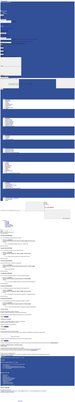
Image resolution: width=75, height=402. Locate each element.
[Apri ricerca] (65, 83)
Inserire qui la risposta (15, 336)
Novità (45, 203)
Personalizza (3, 344)
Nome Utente (14, 20)
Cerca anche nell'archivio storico (8, 232)
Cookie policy (5, 374)
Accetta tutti (18, 344)
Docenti (7, 222)
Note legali (5, 375)
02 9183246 (6, 365)
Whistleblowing (6, 381)
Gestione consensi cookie (7, 382)
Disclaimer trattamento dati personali (7, 391)
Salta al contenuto (3, 0)
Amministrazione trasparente (8, 383)
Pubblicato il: (5, 239)
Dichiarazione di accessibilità (8, 379)
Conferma (6, 77)
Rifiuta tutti (10, 344)
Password (13, 22)
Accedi (2, 15)
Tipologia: (5, 240)
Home (45, 202)
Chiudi (2, 51)
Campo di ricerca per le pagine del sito (7, 210)
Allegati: (4, 241)
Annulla (2, 77)
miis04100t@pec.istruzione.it (15, 367)
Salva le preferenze (9, 355)
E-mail (13, 39)
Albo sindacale (8, 226)
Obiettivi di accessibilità (7, 380)
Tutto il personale (9, 225)
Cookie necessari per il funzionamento (7, 353)
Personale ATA (8, 224)
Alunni (6, 221)
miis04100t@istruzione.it (14, 366)
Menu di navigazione (66, 218)
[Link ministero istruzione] (5, 2)
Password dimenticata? (4, 24)
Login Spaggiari (30, 41)
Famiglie (7, 223)
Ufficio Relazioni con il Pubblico (9, 378)
